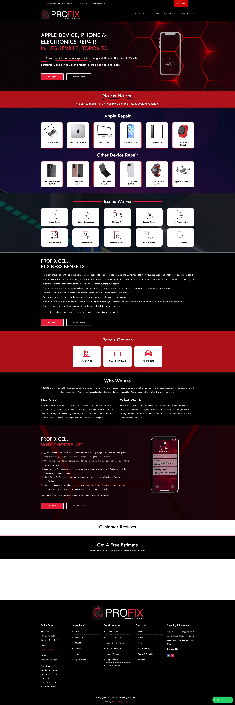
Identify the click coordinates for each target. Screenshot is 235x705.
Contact (190, 14)
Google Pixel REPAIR (130, 182)
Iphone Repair (130, 142)
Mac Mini (79, 643)
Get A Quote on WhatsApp (222, 700)
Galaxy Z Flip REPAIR (104, 182)
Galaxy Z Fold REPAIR (78, 182)
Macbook (79, 637)
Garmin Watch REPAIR (157, 182)
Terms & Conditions (146, 654)
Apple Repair (154, 14)
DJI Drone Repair (183, 181)
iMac (77, 631)
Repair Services (171, 14)
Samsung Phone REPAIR (52, 182)
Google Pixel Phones (115, 643)
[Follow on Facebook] (168, 655)
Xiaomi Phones (113, 654)
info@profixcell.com (98, 3)
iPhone (78, 648)
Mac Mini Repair (78, 142)
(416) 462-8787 (82, 3)
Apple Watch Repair (183, 143)
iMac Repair (104, 142)
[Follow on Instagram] (172, 655)
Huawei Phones (113, 665)
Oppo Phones (112, 660)
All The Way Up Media (121, 701)
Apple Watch (80, 660)
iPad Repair (157, 142)
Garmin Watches (114, 637)
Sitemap (141, 660)
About (144, 14)
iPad (77, 654)
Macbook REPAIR (52, 142)
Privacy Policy (144, 648)
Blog (183, 14)
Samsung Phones (114, 648)
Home (137, 14)
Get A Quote (181, 3)
